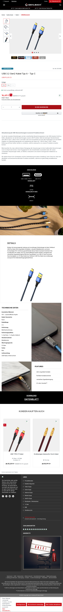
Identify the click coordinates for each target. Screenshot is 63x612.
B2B (26, 507)
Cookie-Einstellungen (35, 577)
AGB (15, 576)
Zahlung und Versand (12, 577)
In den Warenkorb (41, 107)
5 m (13, 85)
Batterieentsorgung (51, 576)
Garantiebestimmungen (39, 576)
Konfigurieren (21, 604)
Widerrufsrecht (28, 576)
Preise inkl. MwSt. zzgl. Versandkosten (11, 99)
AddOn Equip (28, 498)
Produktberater (29, 480)
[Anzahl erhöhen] (19, 107)
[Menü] (4, 5)
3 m (8, 85)
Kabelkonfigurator (30, 483)
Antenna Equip (29, 492)
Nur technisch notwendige (35, 604)
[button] (41, 114)
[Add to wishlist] (60, 95)
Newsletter (45, 577)
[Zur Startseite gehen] (33, 5)
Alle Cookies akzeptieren (53, 604)
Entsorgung (21, 577)
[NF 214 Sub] (46, 440)
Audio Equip (28, 489)
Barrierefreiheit (53, 577)
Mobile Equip (28, 495)
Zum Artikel (17, 465)
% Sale (27, 504)
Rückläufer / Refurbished (31, 501)
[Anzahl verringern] (3, 107)
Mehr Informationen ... (6, 609)
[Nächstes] (60, 36)
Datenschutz (20, 576)
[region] (31, 438)
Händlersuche (28, 510)
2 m (4, 85)
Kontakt (27, 577)
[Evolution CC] (16, 440)
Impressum (9, 576)
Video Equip (28, 486)
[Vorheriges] (10, 36)
